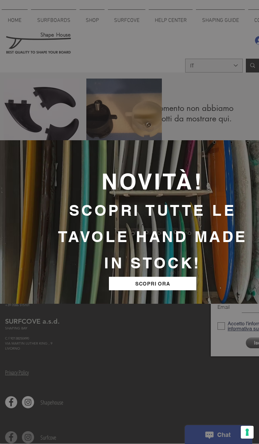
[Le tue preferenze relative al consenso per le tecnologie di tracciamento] (247, 432)
